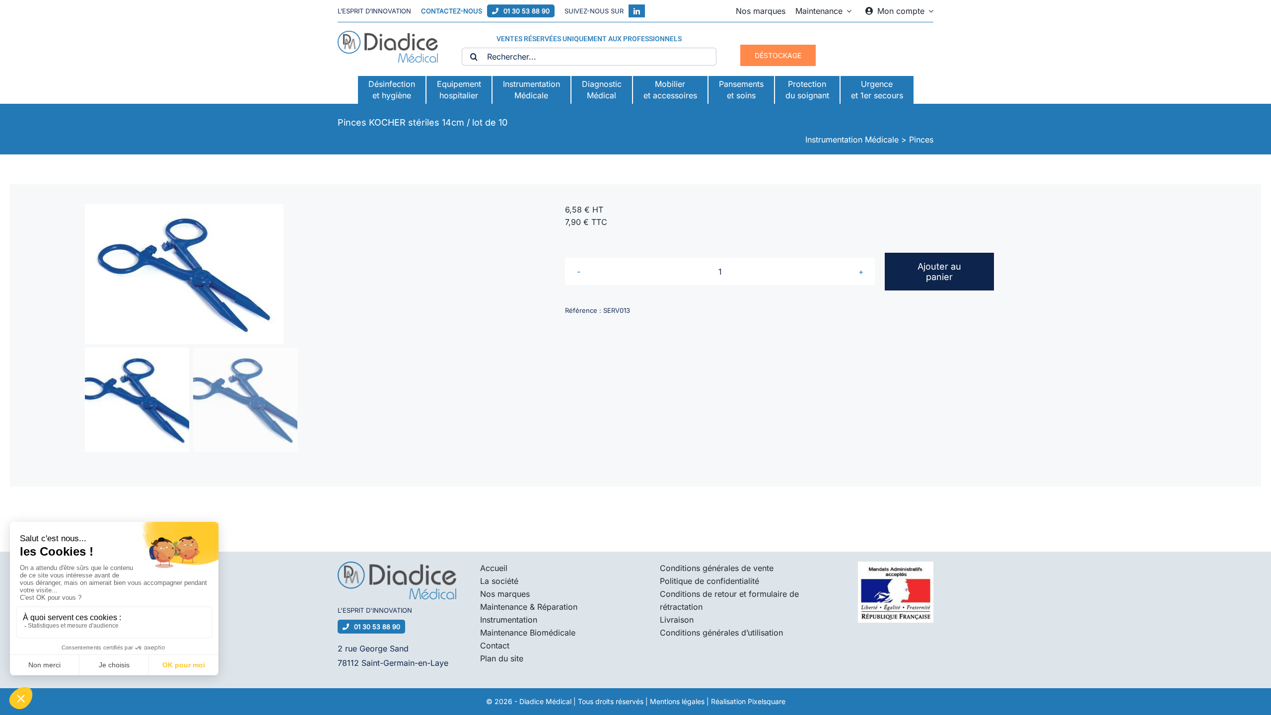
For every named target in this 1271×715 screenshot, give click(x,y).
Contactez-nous (451, 11)
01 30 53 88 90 (526, 11)
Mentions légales (677, 701)
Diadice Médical (545, 701)
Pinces (921, 139)
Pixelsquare (766, 701)
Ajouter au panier (939, 271)
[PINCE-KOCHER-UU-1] (299, 274)
